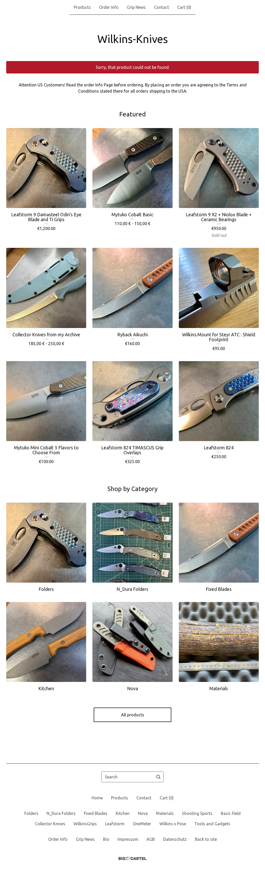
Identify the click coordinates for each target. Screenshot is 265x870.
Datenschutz (175, 839)
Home (97, 797)
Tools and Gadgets (212, 823)
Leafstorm (114, 823)
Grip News (136, 7)
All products (132, 714)
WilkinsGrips (85, 823)
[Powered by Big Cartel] (132, 858)
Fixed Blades (95, 813)
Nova (143, 813)
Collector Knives (50, 823)
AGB (150, 839)
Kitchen (123, 813)
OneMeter (142, 823)
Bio (106, 839)
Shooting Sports (197, 813)
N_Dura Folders (61, 813)
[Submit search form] (158, 777)
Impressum (127, 839)
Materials (165, 813)
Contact (161, 7)
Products (82, 7)
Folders (31, 813)
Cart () (184, 7)
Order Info (109, 7)
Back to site (206, 839)
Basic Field (231, 813)
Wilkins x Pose (172, 823)
